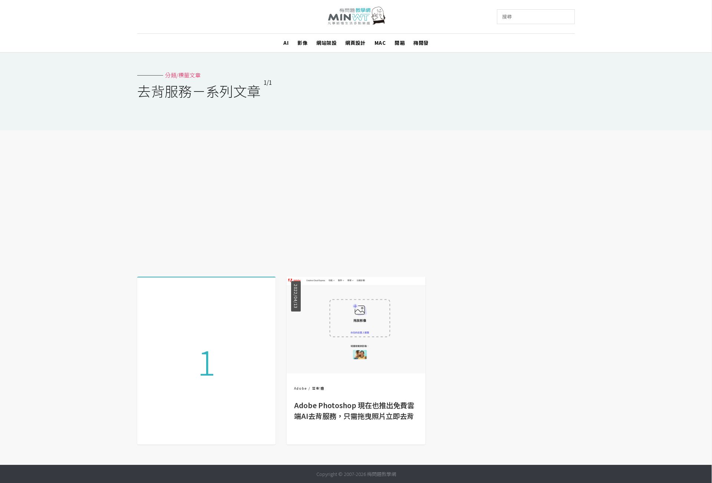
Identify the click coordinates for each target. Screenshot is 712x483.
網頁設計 (355, 42)
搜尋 (507, 16)
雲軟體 (318, 388)
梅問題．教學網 (356, 17)
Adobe (300, 388)
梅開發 (421, 42)
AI (286, 42)
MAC (380, 42)
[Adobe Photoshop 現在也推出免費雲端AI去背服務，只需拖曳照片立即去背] (356, 371)
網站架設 (326, 42)
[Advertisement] (356, 201)
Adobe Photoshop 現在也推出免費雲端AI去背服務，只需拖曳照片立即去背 (354, 410)
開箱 (400, 42)
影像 (302, 42)
